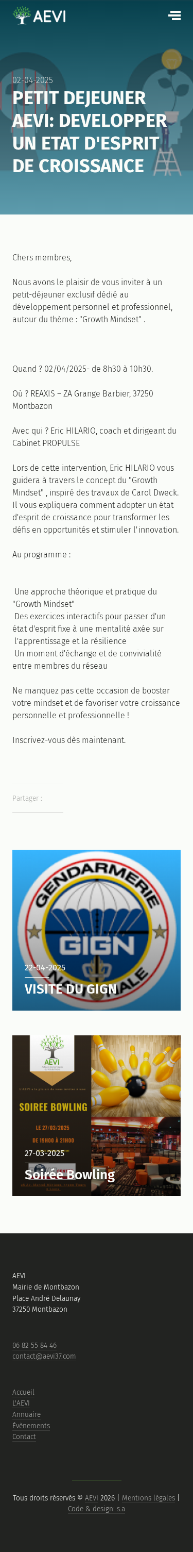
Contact (24, 1436)
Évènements (31, 1426)
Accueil (23, 1392)
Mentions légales (148, 1498)
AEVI (91, 1498)
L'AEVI (21, 1403)
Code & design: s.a (96, 1509)
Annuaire (26, 1414)
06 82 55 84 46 (34, 1345)
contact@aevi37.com (44, 1356)
